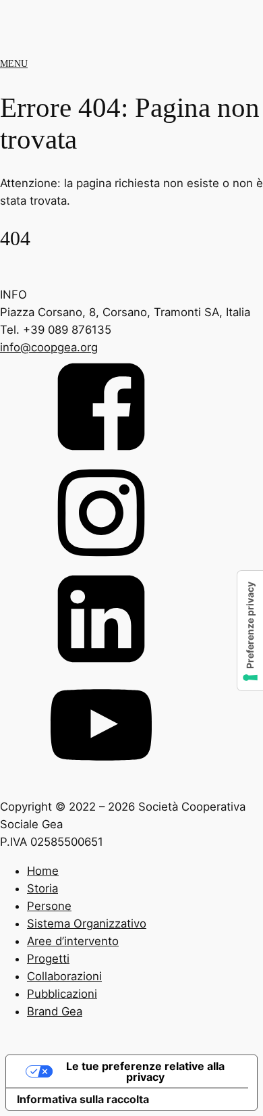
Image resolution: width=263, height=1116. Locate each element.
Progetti (48, 958)
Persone (49, 906)
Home (43, 871)
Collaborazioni (64, 976)
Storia (42, 888)
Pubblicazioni (62, 993)
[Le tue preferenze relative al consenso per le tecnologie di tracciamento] (250, 630)
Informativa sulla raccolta (83, 1099)
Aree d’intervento (73, 941)
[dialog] (131, 955)
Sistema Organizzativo (86, 923)
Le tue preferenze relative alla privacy (145, 1071)
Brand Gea (54, 1011)
